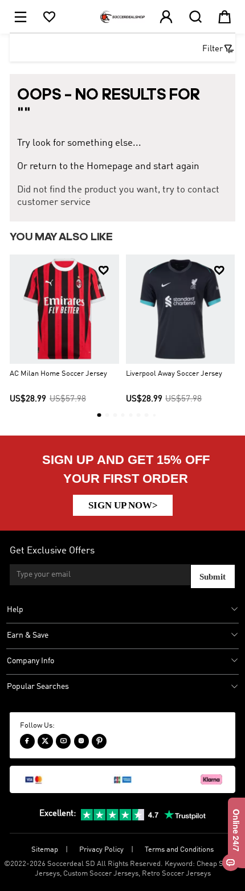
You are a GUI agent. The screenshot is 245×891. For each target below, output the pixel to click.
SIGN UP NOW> (123, 505)
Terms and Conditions (179, 849)
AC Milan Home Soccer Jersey (58, 373)
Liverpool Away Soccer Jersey (174, 373)
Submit (212, 576)
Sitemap (44, 849)
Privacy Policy (101, 849)
